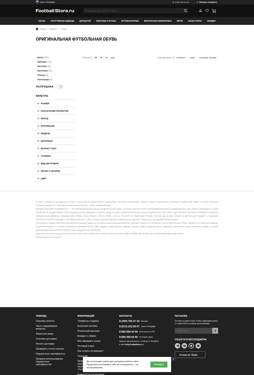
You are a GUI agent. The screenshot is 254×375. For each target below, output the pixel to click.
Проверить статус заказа (50, 348)
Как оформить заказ (88, 341)
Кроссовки (44, 70)
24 (95, 57)
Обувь (42, 21)
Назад (43, 29)
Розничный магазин (88, 331)
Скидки (211, 21)
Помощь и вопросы (208, 2)
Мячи (180, 21)
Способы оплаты (45, 321)
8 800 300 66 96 (128, 337)
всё (113, 57)
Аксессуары (195, 21)
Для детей (85, 21)
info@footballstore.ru (134, 344)
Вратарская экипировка (158, 21)
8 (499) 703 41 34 (129, 321)
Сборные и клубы (106, 21)
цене (192, 57)
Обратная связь (45, 333)
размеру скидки (207, 57)
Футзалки (44, 66)
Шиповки (44, 62)
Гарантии (82, 356)
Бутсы (43, 57)
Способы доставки (46, 338)
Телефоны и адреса (88, 321)
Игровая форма (130, 21)
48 (101, 57)
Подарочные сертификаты (50, 353)
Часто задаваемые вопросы (46, 327)
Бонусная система (87, 326)
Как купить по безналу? (90, 351)
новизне (181, 57)
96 (106, 57)
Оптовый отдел (85, 346)
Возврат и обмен (86, 336)
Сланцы (42, 75)
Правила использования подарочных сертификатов (49, 361)
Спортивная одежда (62, 21)
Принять (159, 364)
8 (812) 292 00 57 (129, 326)
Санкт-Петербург (47, 2)
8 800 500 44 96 (182, 2)
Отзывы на (184, 355)
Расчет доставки (45, 343)
